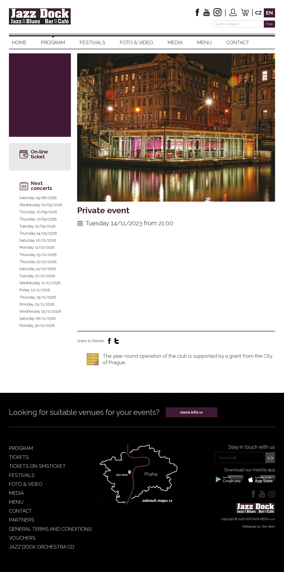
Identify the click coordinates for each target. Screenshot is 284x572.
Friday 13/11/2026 (34, 290)
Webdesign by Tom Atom (258, 526)
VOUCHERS (22, 538)
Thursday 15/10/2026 (38, 254)
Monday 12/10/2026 (37, 247)
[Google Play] (229, 479)
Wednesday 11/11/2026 (40, 283)
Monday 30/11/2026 (37, 325)
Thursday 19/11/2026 (37, 297)
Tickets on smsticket (37, 466)
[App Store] (260, 479)
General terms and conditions (50, 529)
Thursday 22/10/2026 (38, 262)
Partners (21, 520)
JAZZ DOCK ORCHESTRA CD (41, 547)
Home (19, 42)
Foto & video (136, 42)
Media (175, 42)
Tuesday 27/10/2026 (37, 276)
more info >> (191, 412)
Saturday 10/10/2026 (37, 240)
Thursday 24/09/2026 (38, 233)
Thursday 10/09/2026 (38, 212)
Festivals (92, 42)
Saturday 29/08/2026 (38, 198)
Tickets (19, 457)
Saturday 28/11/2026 (37, 318)
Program (53, 42)
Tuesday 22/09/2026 (37, 226)
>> (270, 457)
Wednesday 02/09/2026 (40, 205)
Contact (237, 42)
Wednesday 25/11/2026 (40, 311)
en (269, 13)
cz (258, 13)
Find (269, 24)
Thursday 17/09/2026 (38, 219)
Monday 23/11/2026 (36, 304)
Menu (204, 42)
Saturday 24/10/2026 (37, 269)
